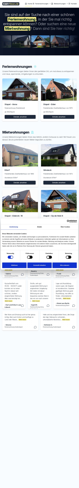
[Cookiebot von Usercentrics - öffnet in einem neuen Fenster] (68, 221)
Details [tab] (39, 227)
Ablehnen (14, 265)
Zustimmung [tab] (13, 227)
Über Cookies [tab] (65, 227)
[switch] (30, 257)
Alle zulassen (64, 265)
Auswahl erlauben (39, 265)
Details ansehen (20, 117)
